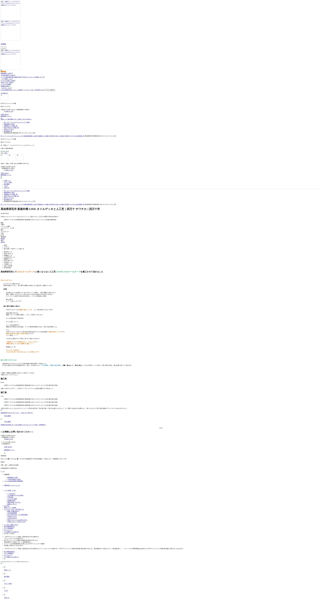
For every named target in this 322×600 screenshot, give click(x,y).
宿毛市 (3, 242)
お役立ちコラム (12, 516)
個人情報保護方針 (9, 526)
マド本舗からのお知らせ (11, 532)
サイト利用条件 (8, 528)
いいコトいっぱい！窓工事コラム (33, 90)
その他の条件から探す (7, 75)
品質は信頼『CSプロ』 (14, 502)
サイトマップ (8, 530)
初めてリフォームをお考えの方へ (17, 520)
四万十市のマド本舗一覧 (11, 127)
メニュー (3, 48)
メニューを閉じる (50, 90)
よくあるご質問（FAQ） (11, 525)
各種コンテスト (12, 504)
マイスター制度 (5, 84)
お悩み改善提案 (12, 513)
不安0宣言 (10, 497)
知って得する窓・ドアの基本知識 (17, 514)
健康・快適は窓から (13, 511)
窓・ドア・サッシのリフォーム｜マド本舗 (17, 122)
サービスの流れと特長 (7, 80)
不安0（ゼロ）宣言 (6, 82)
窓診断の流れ (5, 86)
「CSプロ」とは (5, 88)
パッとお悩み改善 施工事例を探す (11, 77)
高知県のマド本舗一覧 (10, 126)
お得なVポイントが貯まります (16, 521)
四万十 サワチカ (9, 129)
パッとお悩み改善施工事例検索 (13, 481)
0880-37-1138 (9, 111)
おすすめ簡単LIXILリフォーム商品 (11, 90)
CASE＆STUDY (12, 518)
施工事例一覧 (8, 131)
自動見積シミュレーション (12, 485)
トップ (3, 471)
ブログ (24, 119)
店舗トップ (4, 119)
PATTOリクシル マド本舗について (33, 77)
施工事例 (10, 119)
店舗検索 (3, 44)
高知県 (3, 238)
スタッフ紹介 (17, 119)
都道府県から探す (6, 73)
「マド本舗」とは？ (7, 79)
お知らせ (29, 119)
